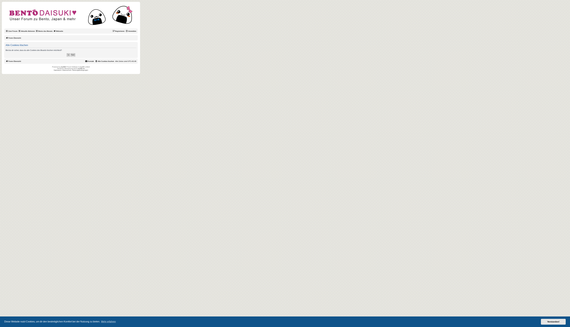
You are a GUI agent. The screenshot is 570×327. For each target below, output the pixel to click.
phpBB (63, 67)
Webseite (59, 31)
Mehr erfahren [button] (108, 321)
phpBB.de (81, 68)
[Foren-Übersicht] (73, 17)
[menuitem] (131, 31)
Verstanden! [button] (553, 321)
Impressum (57, 70)
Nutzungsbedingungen (80, 70)
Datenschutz (66, 70)
